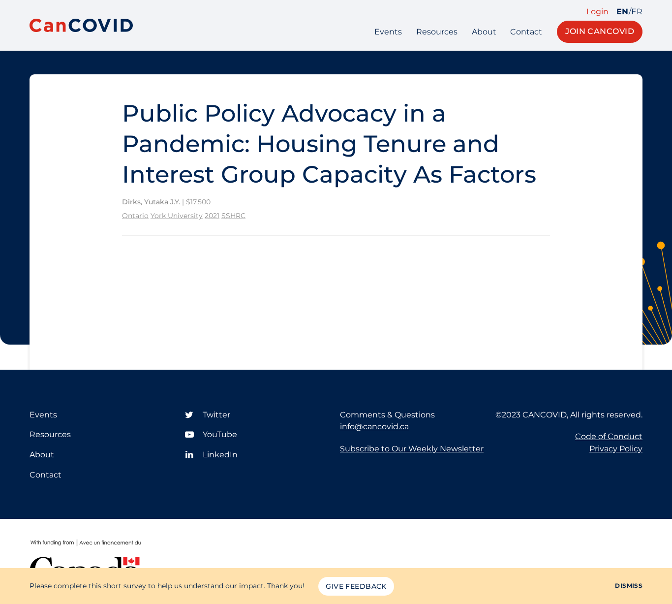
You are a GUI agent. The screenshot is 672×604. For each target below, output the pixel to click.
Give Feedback (356, 586)
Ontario (135, 215)
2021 (212, 215)
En (622, 12)
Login (597, 12)
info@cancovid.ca (374, 426)
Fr (636, 12)
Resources (437, 31)
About (484, 31)
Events (388, 31)
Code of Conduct (608, 436)
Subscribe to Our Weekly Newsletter (412, 448)
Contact (526, 31)
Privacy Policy (615, 448)
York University (177, 215)
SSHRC (233, 215)
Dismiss (628, 585)
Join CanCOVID (599, 31)
